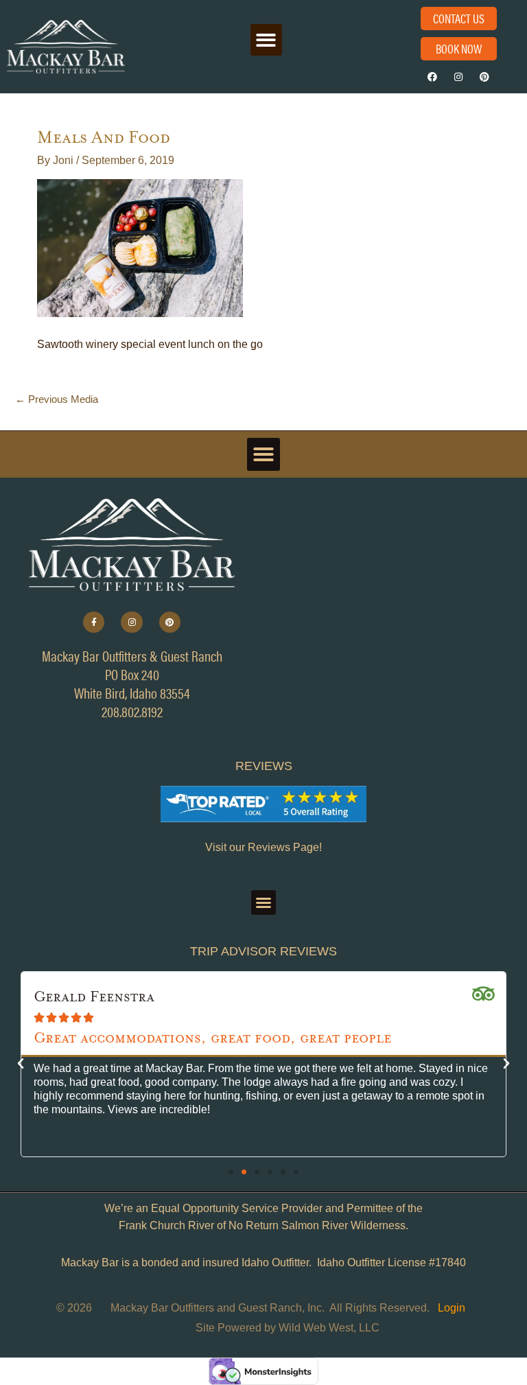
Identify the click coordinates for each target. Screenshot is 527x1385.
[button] (266, 40)
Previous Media (56, 399)
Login (451, 1308)
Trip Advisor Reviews (263, 951)
